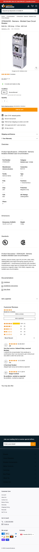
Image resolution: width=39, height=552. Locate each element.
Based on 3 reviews (9, 311)
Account (4, 495)
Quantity (4, 97)
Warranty (4, 504)
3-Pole (31, 162)
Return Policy (5, 502)
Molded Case (24, 162)
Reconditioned (13, 93)
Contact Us (5, 500)
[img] (13, 344)
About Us (4, 497)
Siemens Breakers (7, 169)
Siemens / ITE (6, 29)
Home (3, 16)
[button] (6, 74)
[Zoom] (36, 67)
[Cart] (32, 6)
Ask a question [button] (19, 318)
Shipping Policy (6, 507)
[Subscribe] (33, 444)
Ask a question (6, 299)
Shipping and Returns (8, 134)
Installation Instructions (11, 285)
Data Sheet (7, 289)
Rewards (4, 509)
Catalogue (7, 282)
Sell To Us (4, 512)
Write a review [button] (19, 314)
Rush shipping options (7, 106)
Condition (5, 89)
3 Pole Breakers (11, 16)
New (4, 92)
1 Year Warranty (7, 138)
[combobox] (19, 11)
